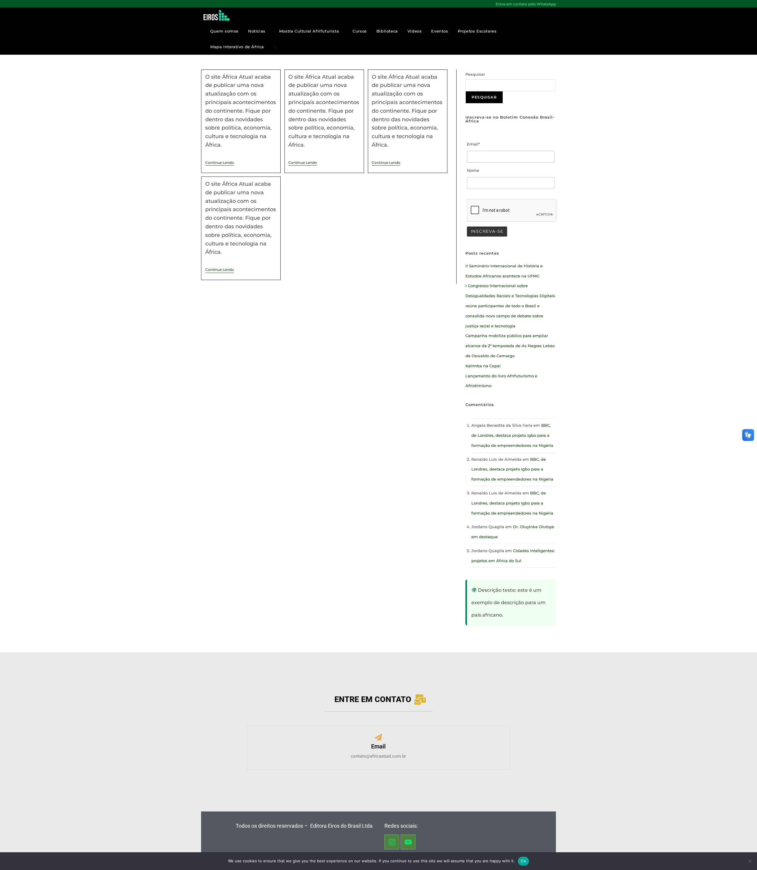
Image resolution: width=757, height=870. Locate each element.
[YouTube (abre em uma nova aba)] (226, 4)
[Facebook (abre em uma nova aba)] (204, 4)
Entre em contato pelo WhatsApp (526, 4)
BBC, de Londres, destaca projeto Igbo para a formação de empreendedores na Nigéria (512, 435)
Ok (523, 860)
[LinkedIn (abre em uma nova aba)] (218, 4)
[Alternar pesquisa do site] (275, 47)
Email (378, 746)
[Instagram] (391, 842)
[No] (750, 861)
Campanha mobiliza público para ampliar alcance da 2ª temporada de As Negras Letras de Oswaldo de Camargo (510, 345)
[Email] (378, 738)
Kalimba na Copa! (482, 365)
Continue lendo (219, 163)
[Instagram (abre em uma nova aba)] (211, 4)
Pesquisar (475, 74)
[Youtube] (408, 842)
